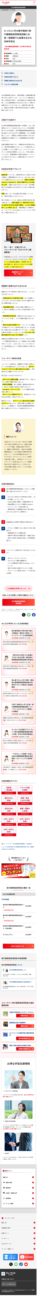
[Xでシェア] (24, 615)
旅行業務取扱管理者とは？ (18, 970)
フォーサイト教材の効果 (11, 84)
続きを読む (5, 976)
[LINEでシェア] (29, 615)
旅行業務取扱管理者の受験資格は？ (20, 982)
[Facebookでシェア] (34, 615)
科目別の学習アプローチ (11, 77)
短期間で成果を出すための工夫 (13, 80)
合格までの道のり (9, 73)
